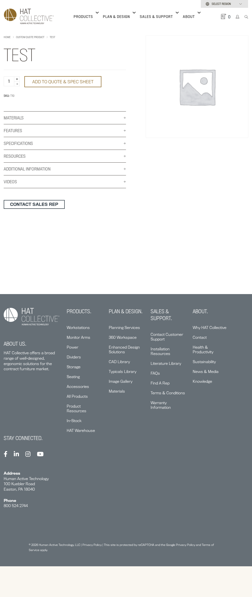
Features (13, 130)
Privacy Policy (92, 545)
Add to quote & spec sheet (63, 81)
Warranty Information (161, 405)
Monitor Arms (78, 337)
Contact (200, 337)
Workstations (78, 327)
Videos (10, 181)
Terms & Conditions (168, 393)
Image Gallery (120, 381)
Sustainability (204, 361)
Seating (73, 376)
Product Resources (76, 408)
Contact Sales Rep (34, 204)
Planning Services (124, 327)
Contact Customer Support (167, 336)
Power (72, 347)
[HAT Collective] (29, 17)
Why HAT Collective (209, 327)
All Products (77, 396)
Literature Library (166, 363)
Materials (14, 117)
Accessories (78, 386)
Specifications (18, 143)
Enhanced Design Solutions (124, 349)
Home (7, 37)
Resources (15, 156)
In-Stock (74, 420)
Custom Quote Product (30, 37)
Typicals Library (122, 371)
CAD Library (119, 361)
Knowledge (202, 381)
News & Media (206, 371)
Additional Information (27, 168)
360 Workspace (123, 337)
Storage (73, 367)
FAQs (155, 373)
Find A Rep (160, 383)
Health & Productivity (203, 349)
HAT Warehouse (81, 430)
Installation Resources (160, 351)
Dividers (74, 357)
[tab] (65, 118)
